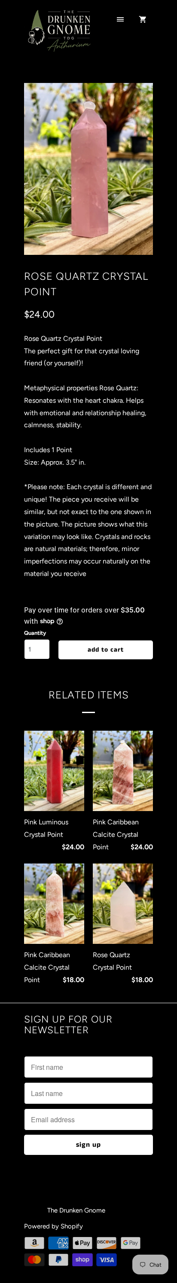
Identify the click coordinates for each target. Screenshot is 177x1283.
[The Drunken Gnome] (58, 35)
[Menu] (120, 20)
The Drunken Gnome (77, 1210)
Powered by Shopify (53, 1226)
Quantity (35, 633)
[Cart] (142, 20)
